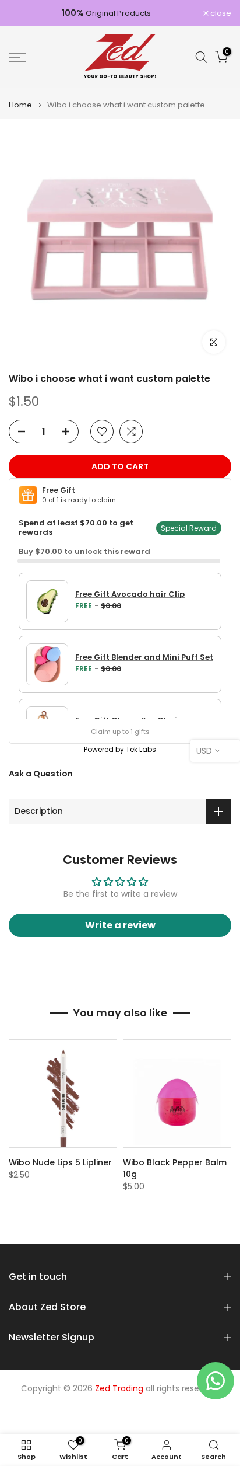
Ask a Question (41, 773)
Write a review (120, 925)
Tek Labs (141, 749)
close (220, 13)
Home (20, 105)
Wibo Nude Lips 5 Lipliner (60, 1162)
